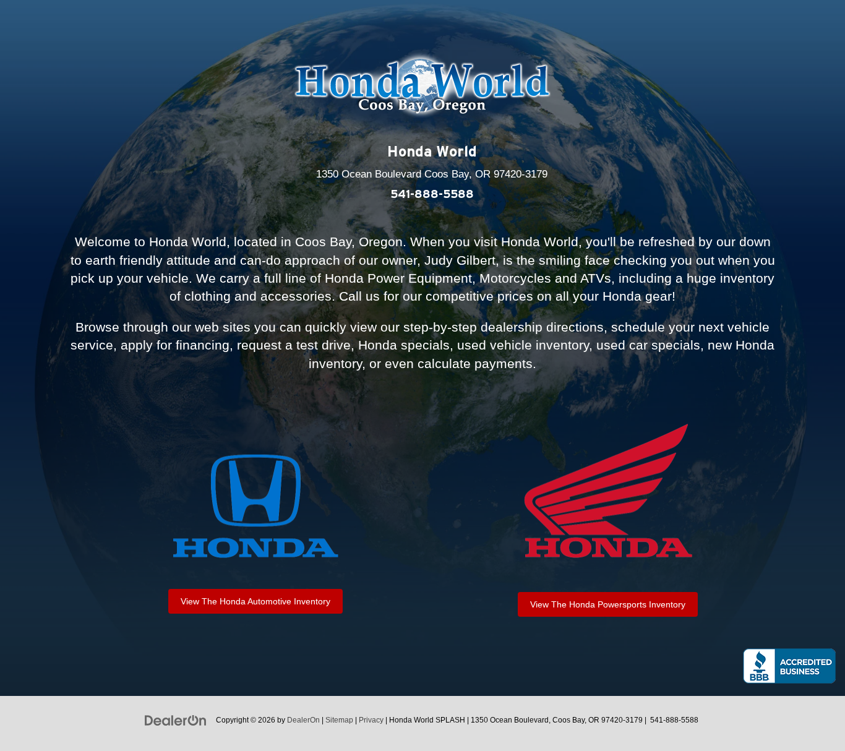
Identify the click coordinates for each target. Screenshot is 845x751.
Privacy (371, 720)
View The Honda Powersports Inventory (607, 604)
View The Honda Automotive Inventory (255, 601)
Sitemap (339, 720)
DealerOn (303, 720)
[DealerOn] (175, 719)
